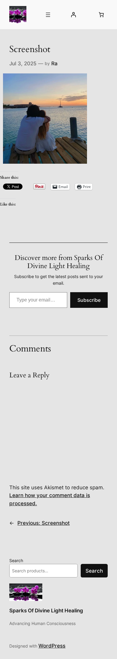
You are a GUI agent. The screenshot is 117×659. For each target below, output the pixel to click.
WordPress (51, 646)
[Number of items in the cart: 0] (101, 14)
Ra (54, 63)
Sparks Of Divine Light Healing (46, 611)
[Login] (73, 14)
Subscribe (88, 300)
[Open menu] (48, 14)
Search (16, 560)
